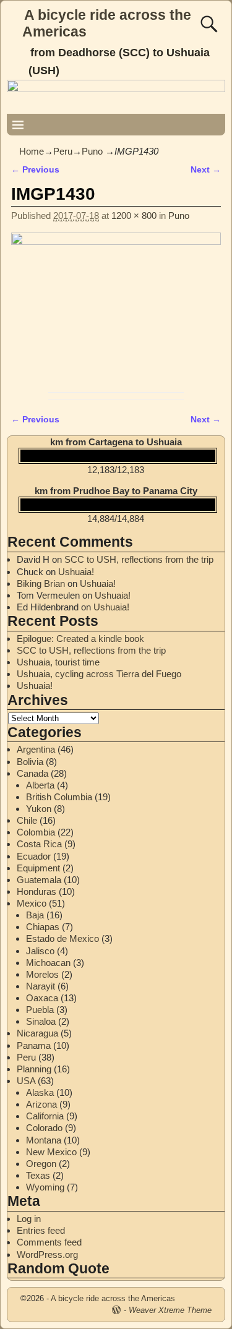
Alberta (40, 785)
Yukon (38, 808)
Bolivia (30, 761)
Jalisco (40, 951)
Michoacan (48, 962)
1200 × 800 (134, 215)
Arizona (41, 1104)
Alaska (40, 1092)
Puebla (40, 1009)
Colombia (36, 832)
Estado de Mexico (62, 938)
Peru (62, 151)
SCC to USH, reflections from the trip (138, 559)
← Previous (35, 169)
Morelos (42, 974)
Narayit (40, 986)
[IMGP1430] (116, 310)
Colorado (44, 1127)
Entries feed (41, 1230)
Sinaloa (41, 1021)
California (45, 1116)
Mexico (31, 903)
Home (31, 151)
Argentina (36, 749)
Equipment (38, 868)
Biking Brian (41, 583)
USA (26, 1080)
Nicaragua (37, 1033)
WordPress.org (47, 1254)
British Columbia (59, 797)
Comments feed (49, 1242)
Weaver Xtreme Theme (170, 1310)
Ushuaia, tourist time (58, 662)
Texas (38, 1175)
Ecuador (34, 856)
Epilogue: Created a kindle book (80, 638)
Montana (43, 1140)
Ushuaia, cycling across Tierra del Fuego (99, 674)
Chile (27, 820)
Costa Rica (39, 844)
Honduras (36, 891)
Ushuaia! (76, 571)
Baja (35, 915)
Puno (92, 151)
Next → (206, 169)
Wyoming (45, 1187)
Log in (29, 1218)
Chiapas (42, 926)
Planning (34, 1069)
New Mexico (51, 1152)
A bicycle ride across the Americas (113, 1298)
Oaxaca (42, 998)
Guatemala (39, 879)
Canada (32, 773)
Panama (34, 1045)
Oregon (41, 1163)
